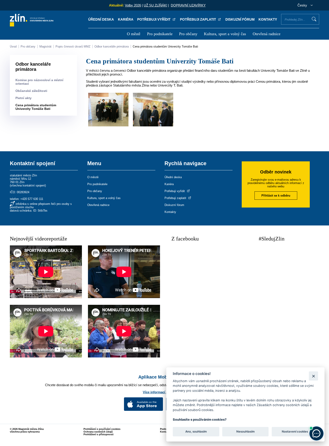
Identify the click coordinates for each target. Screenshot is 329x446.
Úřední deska (101, 19)
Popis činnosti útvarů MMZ (73, 46)
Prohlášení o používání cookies (101, 429)
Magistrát (45, 46)
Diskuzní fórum (240, 19)
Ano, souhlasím (196, 431)
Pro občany (188, 34)
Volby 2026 (133, 5)
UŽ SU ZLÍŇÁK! (155, 5)
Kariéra (125, 19)
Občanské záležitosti (31, 91)
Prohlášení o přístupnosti (98, 434)
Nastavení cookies (295, 431)
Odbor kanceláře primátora (111, 46)
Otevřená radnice (266, 34)
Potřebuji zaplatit (198, 19)
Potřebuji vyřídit (154, 19)
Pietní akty (23, 98)
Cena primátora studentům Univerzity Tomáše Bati (165, 46)
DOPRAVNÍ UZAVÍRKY (188, 5)
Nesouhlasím (245, 431)
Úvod (13, 46)
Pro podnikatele (160, 34)
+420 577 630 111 (31, 199)
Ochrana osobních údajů (98, 431)
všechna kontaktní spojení (28, 185)
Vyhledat (314, 19)
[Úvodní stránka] (31, 25)
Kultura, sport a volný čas (225, 34)
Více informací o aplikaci (162, 392)
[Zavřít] (313, 376)
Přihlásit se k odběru (275, 195)
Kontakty (267, 19)
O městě (133, 34)
